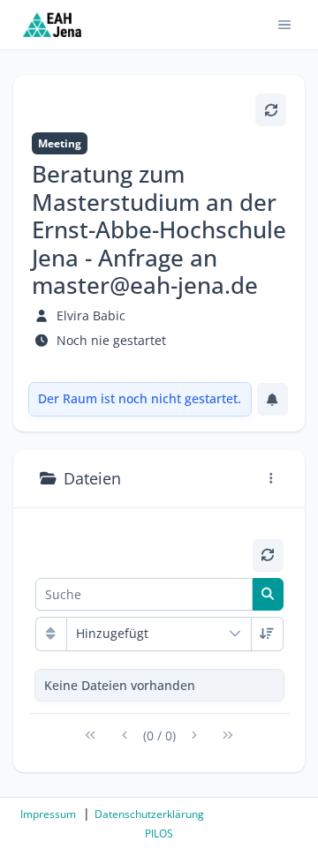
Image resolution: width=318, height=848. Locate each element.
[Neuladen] (270, 110)
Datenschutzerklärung (149, 814)
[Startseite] (52, 24)
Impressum (48, 814)
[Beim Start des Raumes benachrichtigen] (272, 399)
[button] (285, 25)
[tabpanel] (159, 648)
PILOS (159, 833)
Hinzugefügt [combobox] (112, 633)
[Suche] (268, 594)
